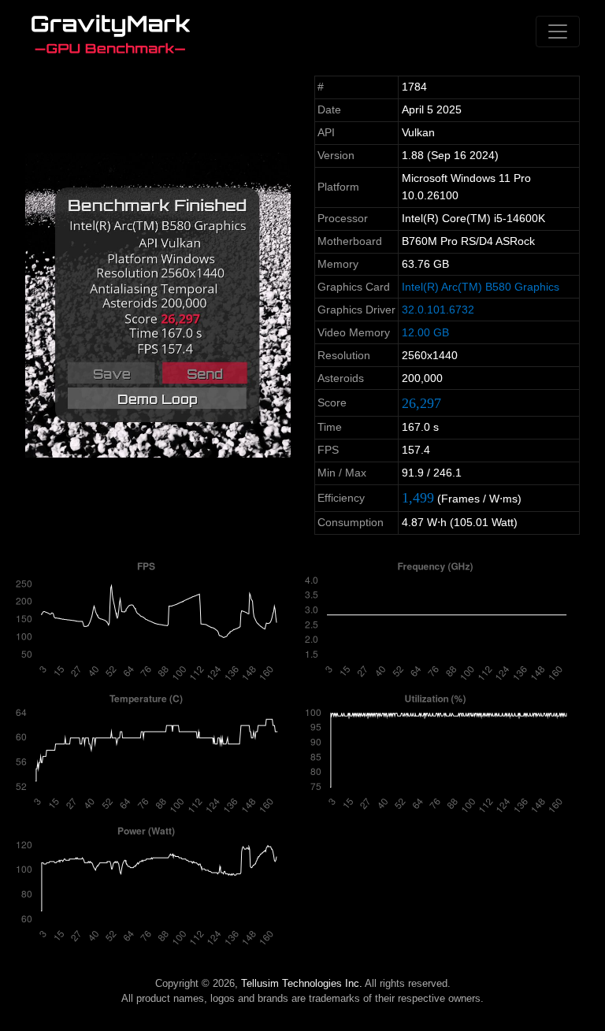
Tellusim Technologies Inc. (301, 983)
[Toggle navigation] (558, 31)
